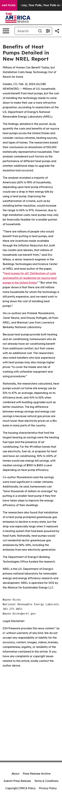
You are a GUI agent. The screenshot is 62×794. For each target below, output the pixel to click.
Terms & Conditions (46, 781)
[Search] (40, 31)
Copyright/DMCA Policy (20, 788)
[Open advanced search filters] (48, 31)
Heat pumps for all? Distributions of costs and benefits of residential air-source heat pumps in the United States (30, 278)
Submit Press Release (17, 781)
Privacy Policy (48, 788)
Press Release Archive (37, 773)
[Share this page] (57, 31)
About (15, 773)
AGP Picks (8, 5)
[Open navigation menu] (6, 31)
